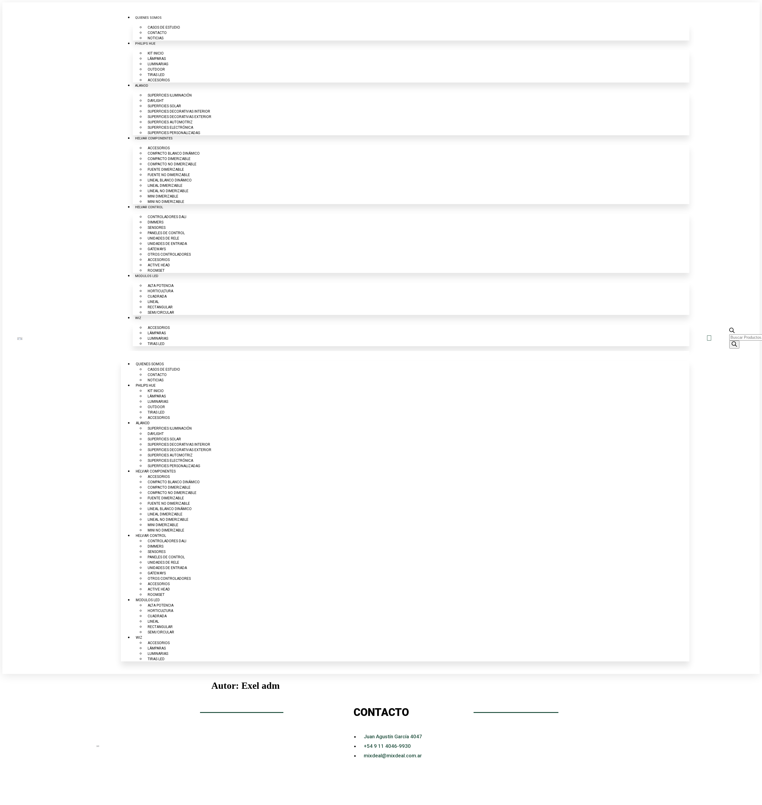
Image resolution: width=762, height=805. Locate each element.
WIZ (138, 318)
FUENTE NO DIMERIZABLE (169, 175)
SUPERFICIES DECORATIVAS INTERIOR (179, 111)
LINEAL (153, 302)
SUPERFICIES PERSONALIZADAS (174, 133)
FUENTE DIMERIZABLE (166, 169)
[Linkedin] (656, 746)
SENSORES (156, 228)
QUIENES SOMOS (148, 18)
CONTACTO (157, 33)
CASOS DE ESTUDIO (164, 27)
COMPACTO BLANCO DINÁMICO (174, 153)
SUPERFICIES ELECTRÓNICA (170, 127)
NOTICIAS (155, 38)
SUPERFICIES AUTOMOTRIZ (170, 122)
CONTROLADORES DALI (167, 217)
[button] (405, 353)
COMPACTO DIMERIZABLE (169, 159)
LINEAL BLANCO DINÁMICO (170, 180)
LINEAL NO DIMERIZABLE (168, 191)
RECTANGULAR (160, 307)
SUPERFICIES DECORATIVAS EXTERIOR (179, 117)
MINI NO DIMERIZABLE (166, 202)
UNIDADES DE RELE (163, 238)
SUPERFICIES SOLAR (164, 106)
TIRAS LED (156, 75)
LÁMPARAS (157, 59)
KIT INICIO (156, 53)
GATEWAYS (157, 249)
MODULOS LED (146, 276)
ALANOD (141, 86)
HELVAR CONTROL (149, 207)
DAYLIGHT (156, 101)
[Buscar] (734, 345)
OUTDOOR (156, 69)
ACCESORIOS (159, 80)
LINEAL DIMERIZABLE (165, 186)
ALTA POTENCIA (161, 286)
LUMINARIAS (158, 64)
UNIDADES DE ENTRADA (167, 244)
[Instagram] (673, 746)
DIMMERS (155, 222)
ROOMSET (156, 270)
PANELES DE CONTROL (166, 233)
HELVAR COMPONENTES (154, 138)
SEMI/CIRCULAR (161, 312)
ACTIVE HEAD (159, 265)
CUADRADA (157, 296)
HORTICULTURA (160, 291)
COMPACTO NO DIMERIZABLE (172, 164)
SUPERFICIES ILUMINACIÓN (170, 95)
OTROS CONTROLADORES (169, 254)
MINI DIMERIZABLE (163, 196)
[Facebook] (689, 746)
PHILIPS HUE (145, 44)
